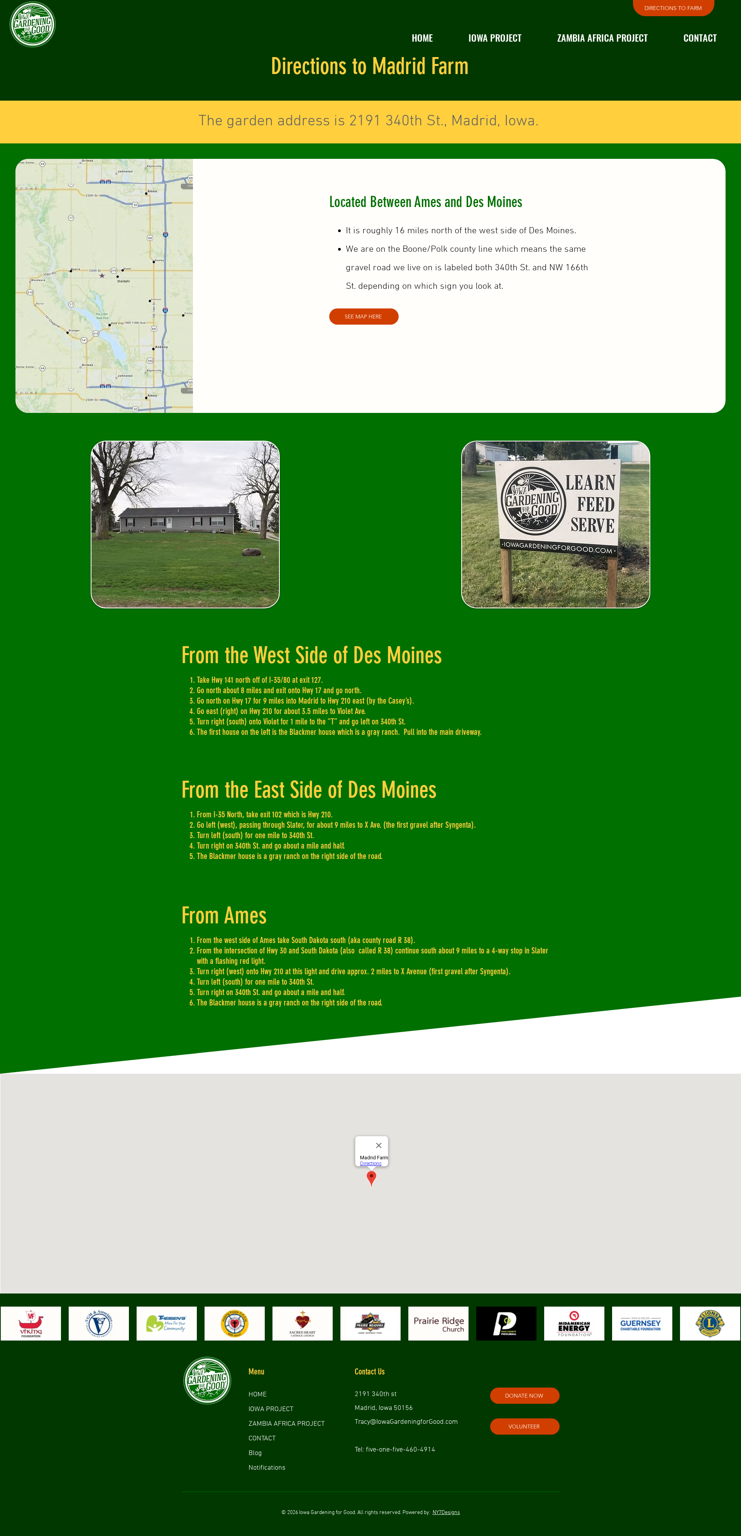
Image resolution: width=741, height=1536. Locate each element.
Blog (255, 1453)
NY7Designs (446, 1512)
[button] (495, 37)
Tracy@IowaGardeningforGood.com (406, 1422)
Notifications (267, 1468)
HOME (258, 1395)
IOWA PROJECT (271, 1409)
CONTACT (262, 1439)
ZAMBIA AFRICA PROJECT (287, 1424)
